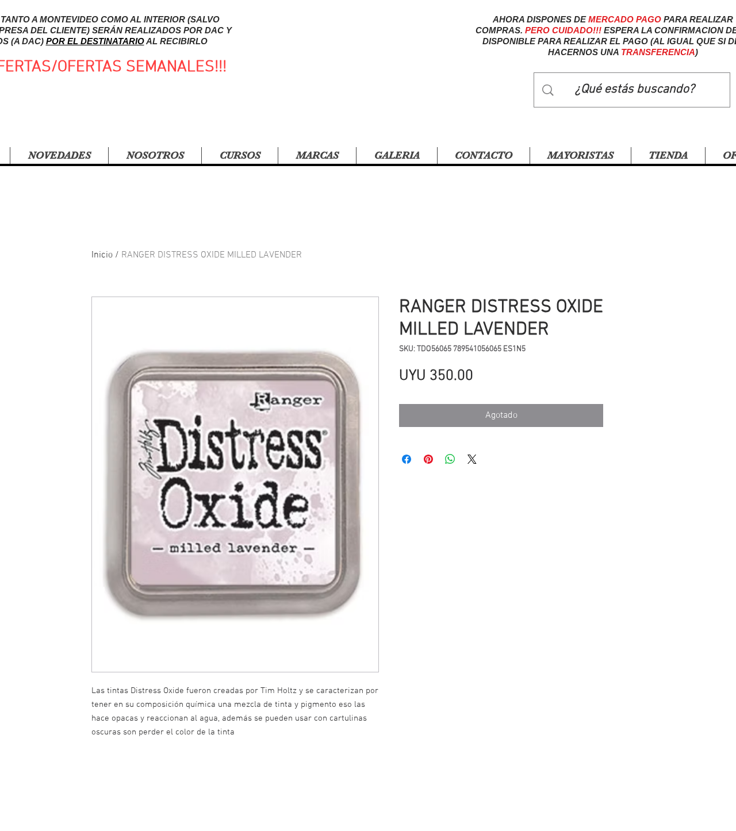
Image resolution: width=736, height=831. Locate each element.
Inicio (102, 255)
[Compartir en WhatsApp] (450, 459)
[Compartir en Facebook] (406, 459)
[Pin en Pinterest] (428, 459)
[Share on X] (472, 459)
